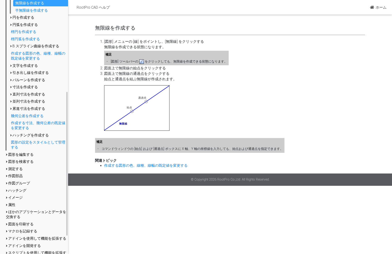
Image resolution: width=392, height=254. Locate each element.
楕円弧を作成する (25, 39)
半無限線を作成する (31, 10)
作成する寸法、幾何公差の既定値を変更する (38, 125)
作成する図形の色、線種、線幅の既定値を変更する (38, 55)
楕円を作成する (23, 31)
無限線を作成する (29, 3)
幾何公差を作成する (27, 115)
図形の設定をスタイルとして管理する (38, 144)
